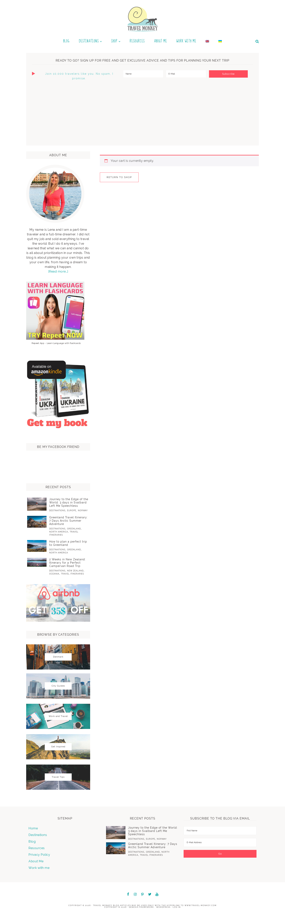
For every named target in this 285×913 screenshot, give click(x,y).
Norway (83, 510)
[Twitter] (150, 894)
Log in (177, 907)
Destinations (57, 510)
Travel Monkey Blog (106, 905)
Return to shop (119, 177)
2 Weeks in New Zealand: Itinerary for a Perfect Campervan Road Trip (67, 563)
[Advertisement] (142, 113)
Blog (32, 841)
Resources (36, 848)
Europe (71, 510)
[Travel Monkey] (143, 19)
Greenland (74, 529)
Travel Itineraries (72, 574)
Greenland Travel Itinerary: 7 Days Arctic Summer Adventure (68, 521)
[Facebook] (128, 894)
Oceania (54, 574)
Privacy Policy (39, 854)
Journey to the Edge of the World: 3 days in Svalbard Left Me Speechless (68, 502)
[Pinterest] (142, 894)
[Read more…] (58, 271)
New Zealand (75, 571)
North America (58, 532)
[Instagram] (135, 894)
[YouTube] (157, 894)
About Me (35, 861)
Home (33, 828)
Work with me (38, 868)
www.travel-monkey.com (201, 905)
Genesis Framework (141, 907)
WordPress (163, 907)
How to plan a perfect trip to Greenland (68, 543)
